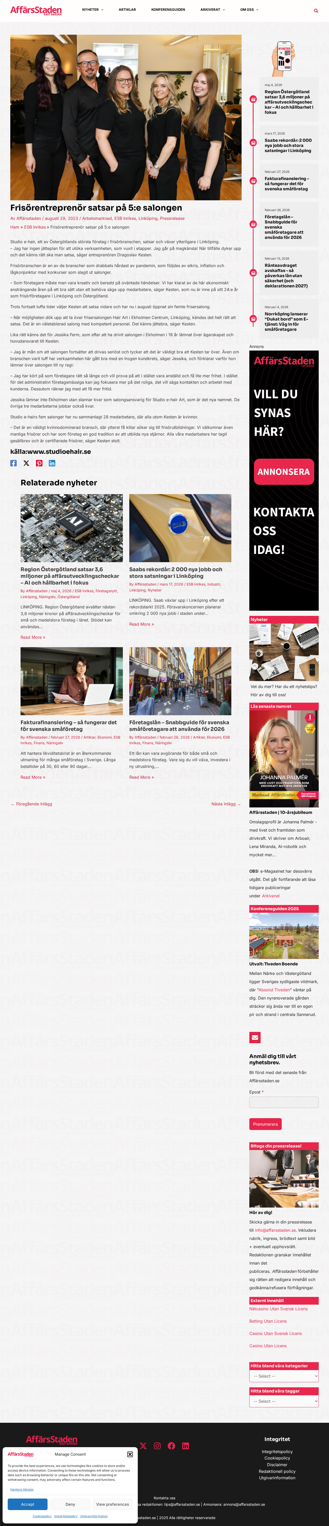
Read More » (33, 637)
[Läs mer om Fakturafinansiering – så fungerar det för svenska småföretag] (72, 680)
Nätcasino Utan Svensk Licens (278, 1308)
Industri (213, 584)
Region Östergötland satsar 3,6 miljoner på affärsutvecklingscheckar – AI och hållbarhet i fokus (70, 576)
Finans (39, 743)
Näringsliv (47, 597)
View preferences (112, 1504)
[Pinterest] (39, 463)
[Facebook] (13, 463)
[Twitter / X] (26, 463)
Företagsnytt (106, 591)
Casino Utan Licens (268, 1345)
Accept (27, 1504)
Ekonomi (104, 737)
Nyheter (154, 590)
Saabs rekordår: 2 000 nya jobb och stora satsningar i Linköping (175, 572)
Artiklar (89, 737)
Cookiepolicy (42, 1516)
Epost (256, 1092)
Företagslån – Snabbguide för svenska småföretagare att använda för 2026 (179, 725)
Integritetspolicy (66, 1516)
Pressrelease (172, 218)
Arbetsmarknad (97, 218)
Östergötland (69, 597)
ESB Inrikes (125, 218)
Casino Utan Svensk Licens (275, 1333)
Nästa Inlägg (226, 803)
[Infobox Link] (284, 663)
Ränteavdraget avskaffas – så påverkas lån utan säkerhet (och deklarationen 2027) (286, 276)
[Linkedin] (52, 463)
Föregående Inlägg (31, 803)
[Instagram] (157, 1446)
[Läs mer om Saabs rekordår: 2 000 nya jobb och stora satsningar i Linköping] (180, 527)
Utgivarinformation (94, 1516)
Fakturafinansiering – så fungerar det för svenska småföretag (69, 725)
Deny (70, 1504)
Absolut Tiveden (274, 989)
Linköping (148, 218)
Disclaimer (277, 1464)
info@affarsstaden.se (275, 1230)
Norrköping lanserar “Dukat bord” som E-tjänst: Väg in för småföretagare (286, 321)
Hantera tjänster (22, 1489)
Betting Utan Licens (268, 1321)
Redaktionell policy (277, 1471)
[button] (130, 1454)
